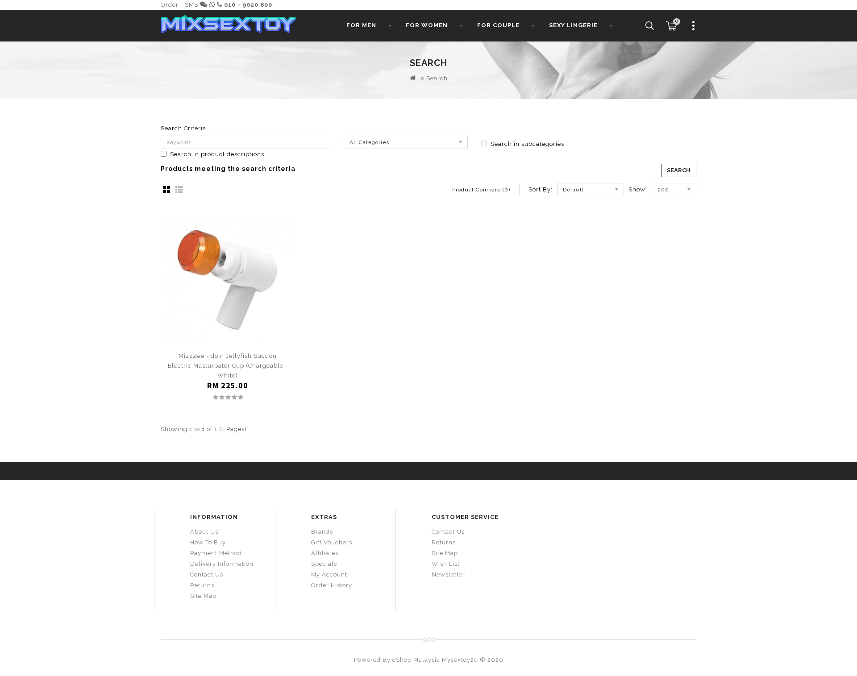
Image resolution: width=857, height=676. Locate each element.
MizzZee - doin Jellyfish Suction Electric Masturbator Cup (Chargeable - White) (228, 366)
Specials (324, 563)
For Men (361, 25)
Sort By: (540, 189)
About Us (204, 531)
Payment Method (216, 553)
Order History (331, 585)
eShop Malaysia (416, 659)
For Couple (498, 25)
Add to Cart (228, 340)
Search (437, 78)
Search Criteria (183, 128)
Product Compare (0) (481, 190)
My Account (329, 574)
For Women (427, 25)
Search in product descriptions (217, 154)
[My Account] (693, 29)
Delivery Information (222, 563)
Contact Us (206, 574)
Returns (202, 585)
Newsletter (448, 574)
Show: (637, 189)
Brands (322, 531)
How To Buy (208, 542)
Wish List (446, 563)
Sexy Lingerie (573, 25)
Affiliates (324, 553)
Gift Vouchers (331, 542)
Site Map (203, 596)
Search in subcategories (527, 144)
